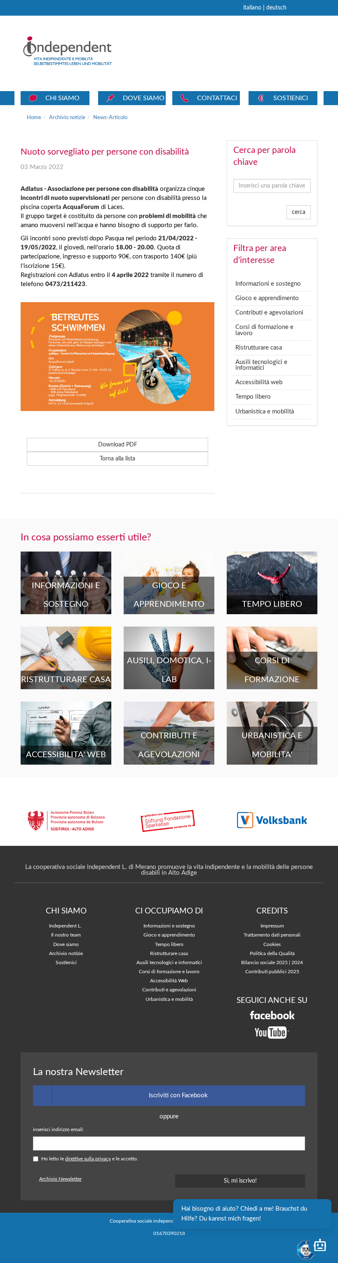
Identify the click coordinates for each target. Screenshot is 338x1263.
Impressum (272, 926)
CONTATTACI (217, 98)
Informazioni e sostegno (268, 284)
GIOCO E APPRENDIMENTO (169, 595)
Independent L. (65, 926)
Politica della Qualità (272, 953)
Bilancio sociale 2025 (264, 962)
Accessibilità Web (169, 981)
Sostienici (66, 962)
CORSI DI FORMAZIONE (272, 670)
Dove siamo (66, 944)
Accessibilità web (258, 382)
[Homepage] (79, 51)
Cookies (272, 944)
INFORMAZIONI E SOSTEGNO (66, 595)
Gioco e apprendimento (267, 298)
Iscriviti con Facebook (178, 1095)
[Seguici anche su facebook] (272, 1015)
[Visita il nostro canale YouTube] (272, 1032)
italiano (252, 8)
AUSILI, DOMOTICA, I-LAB (169, 670)
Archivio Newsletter (60, 1179)
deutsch (276, 8)
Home (34, 117)
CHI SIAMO (62, 98)
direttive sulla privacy (88, 1159)
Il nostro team (66, 935)
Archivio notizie (67, 117)
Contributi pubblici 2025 (272, 972)
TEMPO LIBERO (272, 604)
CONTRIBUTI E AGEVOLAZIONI (169, 745)
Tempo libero (253, 397)
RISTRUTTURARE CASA (66, 680)
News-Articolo (110, 117)
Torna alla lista (117, 459)
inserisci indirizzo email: (58, 1129)
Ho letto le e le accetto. (89, 1159)
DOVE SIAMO (143, 98)
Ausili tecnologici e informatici (261, 365)
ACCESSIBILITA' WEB (66, 755)
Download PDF (117, 445)
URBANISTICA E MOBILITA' (272, 745)
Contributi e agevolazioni (269, 313)
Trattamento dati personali (272, 935)
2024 (297, 962)
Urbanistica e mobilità (264, 411)
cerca (298, 212)
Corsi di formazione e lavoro (264, 330)
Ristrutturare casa (258, 348)
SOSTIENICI (290, 98)
